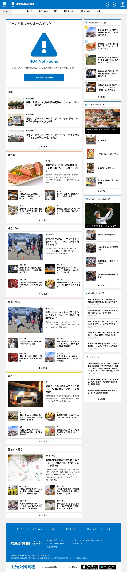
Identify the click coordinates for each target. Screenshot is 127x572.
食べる (29, 11)
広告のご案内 (52, 547)
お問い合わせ (78, 543)
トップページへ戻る (44, 77)
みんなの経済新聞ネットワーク (23, 567)
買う (56, 11)
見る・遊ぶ (43, 11)
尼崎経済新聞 (22, 4)
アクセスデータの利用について (58, 543)
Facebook (108, 4)
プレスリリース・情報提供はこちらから (87, 540)
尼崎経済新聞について (55, 540)
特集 (98, 11)
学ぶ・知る (86, 11)
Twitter (114, 4)
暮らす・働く (69, 11)
